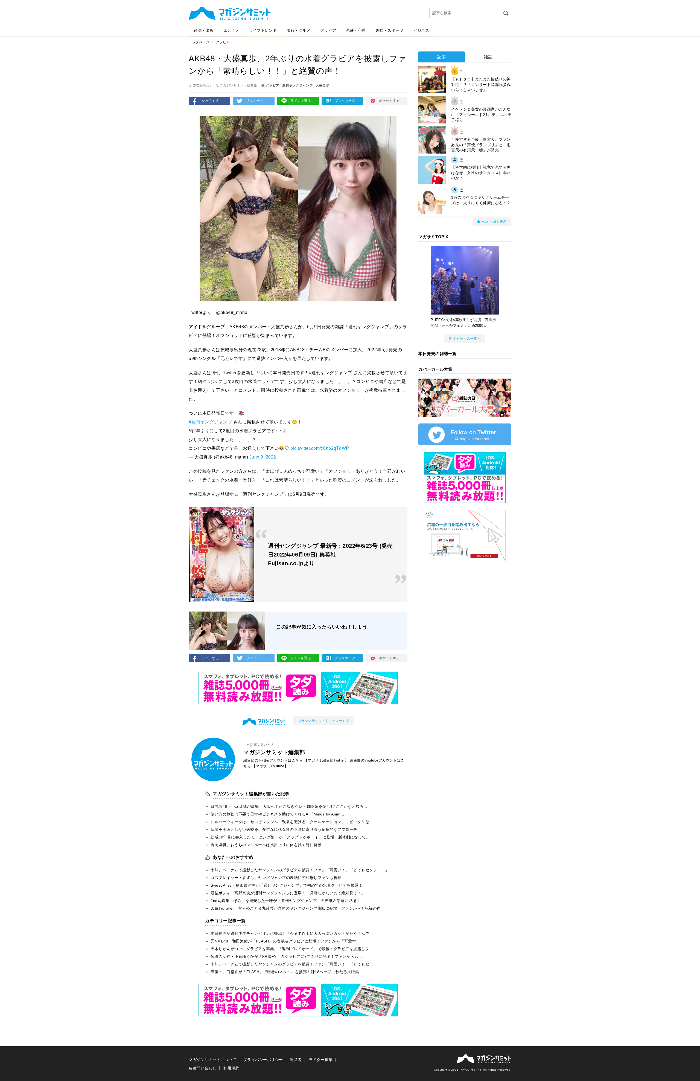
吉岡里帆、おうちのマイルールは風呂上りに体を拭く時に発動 (266, 845)
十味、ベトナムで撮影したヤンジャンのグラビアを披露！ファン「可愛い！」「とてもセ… (292, 964)
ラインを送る (300, 101)
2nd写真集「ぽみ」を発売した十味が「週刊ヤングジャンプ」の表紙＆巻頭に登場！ (285, 900)
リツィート (254, 101)
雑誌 (488, 56)
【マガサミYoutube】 (270, 766)
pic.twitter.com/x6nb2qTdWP (319, 448)
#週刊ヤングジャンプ (210, 422)
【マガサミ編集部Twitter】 (326, 760)
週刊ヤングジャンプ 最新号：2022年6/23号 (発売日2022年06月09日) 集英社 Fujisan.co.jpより (330, 554)
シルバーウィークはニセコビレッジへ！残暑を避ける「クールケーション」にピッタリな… (292, 822)
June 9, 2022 (262, 457)
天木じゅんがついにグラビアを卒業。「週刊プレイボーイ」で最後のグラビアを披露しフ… (292, 949)
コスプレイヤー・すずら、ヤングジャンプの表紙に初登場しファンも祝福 (276, 877)
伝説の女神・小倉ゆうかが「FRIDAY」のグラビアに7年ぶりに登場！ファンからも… (286, 956)
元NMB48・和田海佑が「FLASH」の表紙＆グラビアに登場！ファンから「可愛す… (285, 941)
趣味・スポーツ (390, 30)
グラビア (328, 30)
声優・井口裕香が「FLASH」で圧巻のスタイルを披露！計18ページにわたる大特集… (287, 972)
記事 (441, 56)
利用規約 (231, 1068)
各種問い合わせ (203, 1068)
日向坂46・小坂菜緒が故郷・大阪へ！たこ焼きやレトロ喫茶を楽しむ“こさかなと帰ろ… (289, 806)
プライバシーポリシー (263, 1059)
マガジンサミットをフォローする (323, 721)
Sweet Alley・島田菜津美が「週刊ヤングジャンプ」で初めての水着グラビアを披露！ (287, 885)
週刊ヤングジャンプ (297, 85)
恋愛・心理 (356, 30)
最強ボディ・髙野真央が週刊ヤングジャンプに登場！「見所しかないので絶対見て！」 (288, 893)
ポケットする (389, 101)
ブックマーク (345, 101)
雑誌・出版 (204, 30)
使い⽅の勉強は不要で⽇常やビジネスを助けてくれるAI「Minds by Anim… (278, 814)
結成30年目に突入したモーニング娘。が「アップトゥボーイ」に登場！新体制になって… (290, 837)
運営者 (296, 1059)
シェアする (210, 101)
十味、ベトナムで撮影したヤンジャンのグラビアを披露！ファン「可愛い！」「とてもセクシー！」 (300, 870)
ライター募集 (320, 1059)
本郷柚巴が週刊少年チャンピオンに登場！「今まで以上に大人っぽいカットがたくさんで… (292, 933)
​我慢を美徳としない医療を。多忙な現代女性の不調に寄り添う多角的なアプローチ (284, 829)
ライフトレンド (263, 30)
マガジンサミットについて (212, 1059)
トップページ (199, 42)
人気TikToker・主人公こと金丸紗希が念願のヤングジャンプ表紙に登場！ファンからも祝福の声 (296, 908)
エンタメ (231, 30)
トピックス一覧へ (466, 339)
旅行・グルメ (298, 30)
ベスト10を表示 (494, 222)
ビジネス (421, 30)
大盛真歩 (322, 85)
